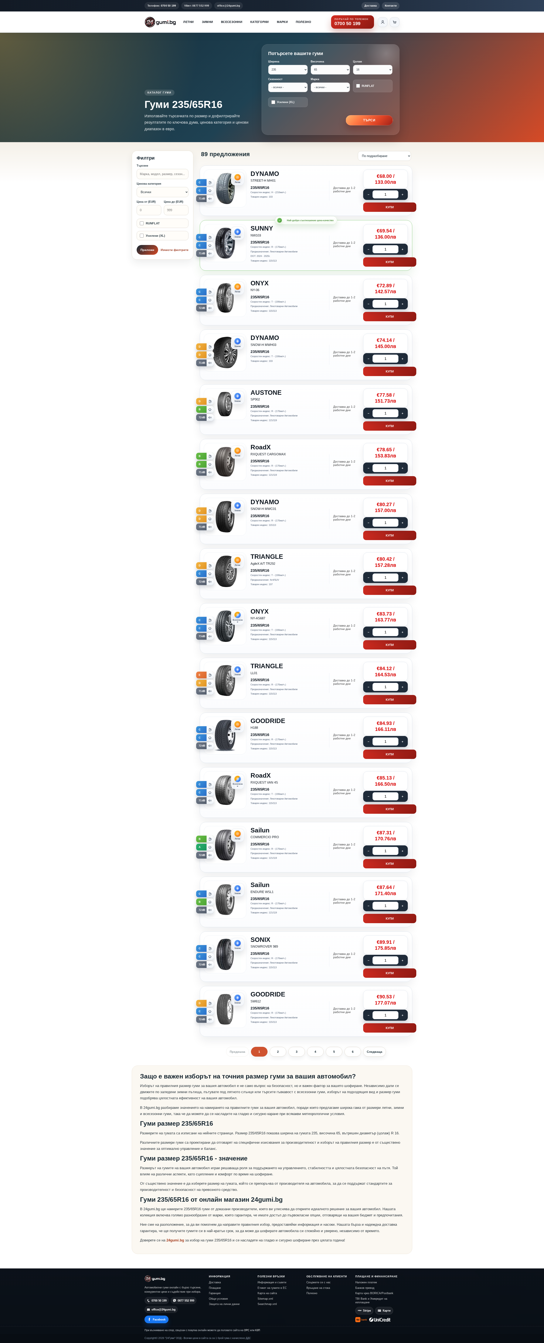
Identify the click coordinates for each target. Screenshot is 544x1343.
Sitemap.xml (265, 1298)
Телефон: (161, 5)
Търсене (142, 165)
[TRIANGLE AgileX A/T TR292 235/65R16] (306, 574)
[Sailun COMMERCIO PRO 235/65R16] (306, 847)
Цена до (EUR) (173, 201)
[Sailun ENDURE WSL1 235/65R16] (306, 902)
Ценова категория (149, 183)
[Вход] (383, 22)
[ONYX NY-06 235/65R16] (306, 300)
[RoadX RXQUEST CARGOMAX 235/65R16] (306, 464)
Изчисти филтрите (174, 250)
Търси (369, 120)
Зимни (207, 22)
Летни (188, 22)
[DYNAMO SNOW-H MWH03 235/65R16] (306, 355)
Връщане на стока (318, 1287)
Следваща (374, 1051)
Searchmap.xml (267, 1304)
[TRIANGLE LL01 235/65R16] (306, 683)
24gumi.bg (175, 1240)
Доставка (370, 5)
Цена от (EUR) (146, 201)
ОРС (246, 1330)
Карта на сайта (267, 1293)
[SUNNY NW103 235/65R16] (306, 245)
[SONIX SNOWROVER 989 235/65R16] (306, 957)
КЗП (257, 1330)
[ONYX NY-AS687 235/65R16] (306, 628)
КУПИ (390, 207)
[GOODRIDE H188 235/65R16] (306, 738)
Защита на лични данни (224, 1304)
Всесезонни (231, 22)
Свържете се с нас (318, 1282)
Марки (282, 22)
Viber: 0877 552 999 (196, 5)
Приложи (147, 250)
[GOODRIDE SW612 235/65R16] (306, 1011)
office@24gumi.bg (228, 5)
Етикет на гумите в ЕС (272, 1287)
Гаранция (215, 1293)
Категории (259, 22)
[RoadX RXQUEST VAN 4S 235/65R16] (306, 792)
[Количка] (395, 22)
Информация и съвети (272, 1282)
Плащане (215, 1287)
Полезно (303, 22)
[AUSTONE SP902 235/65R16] (306, 410)
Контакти (391, 5)
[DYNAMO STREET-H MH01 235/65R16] (306, 191)
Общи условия (218, 1298)
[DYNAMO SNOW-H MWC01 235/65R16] (306, 519)
